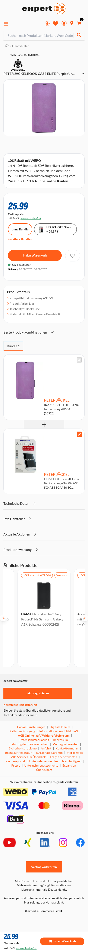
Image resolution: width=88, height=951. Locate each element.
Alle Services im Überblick (28, 757)
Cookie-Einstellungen (31, 727)
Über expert (44, 769)
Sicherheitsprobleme (23, 748)
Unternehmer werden (43, 761)
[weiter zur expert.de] (20, 920)
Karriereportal (15, 761)
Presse (15, 765)
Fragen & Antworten (63, 757)
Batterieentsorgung (22, 731)
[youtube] (9, 842)
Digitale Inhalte (60, 727)
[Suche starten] (79, 35)
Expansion (69, 765)
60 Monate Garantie (49, 752)
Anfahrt (46, 748)
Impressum (60, 740)
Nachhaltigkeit (72, 761)
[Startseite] (7, 46)
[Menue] (6, 23)
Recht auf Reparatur (18, 752)
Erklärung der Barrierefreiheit (28, 744)
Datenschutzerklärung (34, 740)
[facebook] (80, 842)
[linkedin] (45, 842)
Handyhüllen (19, 46)
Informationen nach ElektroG (58, 731)
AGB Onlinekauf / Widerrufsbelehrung (43, 735)
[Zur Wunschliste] (55, 23)
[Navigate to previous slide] (3, 617)
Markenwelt (75, 752)
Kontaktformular (67, 748)
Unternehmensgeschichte (41, 765)
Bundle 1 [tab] (13, 346)
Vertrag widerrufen (65, 744)
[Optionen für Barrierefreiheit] (47, 23)
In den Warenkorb (35, 255)
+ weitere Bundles (20, 239)
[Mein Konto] (64, 24)
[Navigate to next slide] (84, 617)
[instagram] (63, 842)
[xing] (27, 842)
